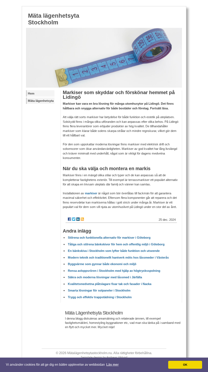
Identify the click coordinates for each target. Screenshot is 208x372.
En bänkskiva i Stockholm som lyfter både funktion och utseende (114, 250)
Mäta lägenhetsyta (41, 100)
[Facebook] (69, 219)
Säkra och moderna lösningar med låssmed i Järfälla (105, 277)
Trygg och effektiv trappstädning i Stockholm (100, 297)
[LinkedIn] (78, 219)
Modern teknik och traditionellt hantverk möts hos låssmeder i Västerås (118, 257)
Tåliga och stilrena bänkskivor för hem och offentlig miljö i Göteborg (116, 244)
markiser (91, 193)
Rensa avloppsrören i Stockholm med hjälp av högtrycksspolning (114, 270)
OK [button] (185, 364)
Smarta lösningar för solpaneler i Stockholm (99, 290)
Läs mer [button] (112, 364)
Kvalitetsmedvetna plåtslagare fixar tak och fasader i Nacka (109, 284)
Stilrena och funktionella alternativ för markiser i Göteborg (109, 237)
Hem (31, 93)
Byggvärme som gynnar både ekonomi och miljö (102, 264)
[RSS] (82, 219)
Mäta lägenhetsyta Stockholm (53, 19)
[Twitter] (73, 219)
